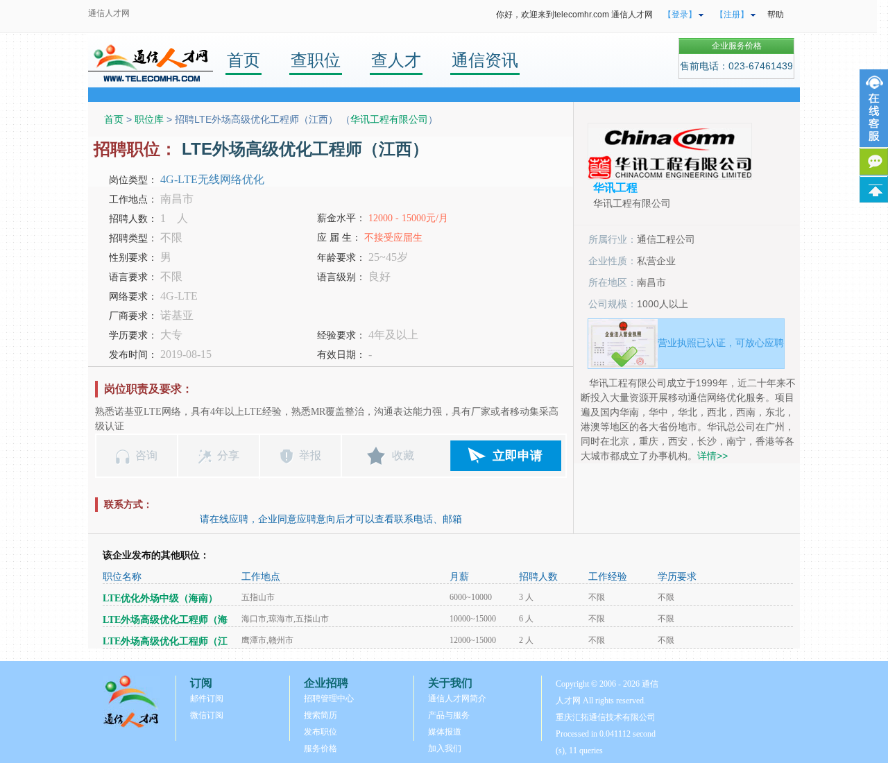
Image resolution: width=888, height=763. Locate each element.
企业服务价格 (737, 46)
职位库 (149, 119)
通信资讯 (485, 60)
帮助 (775, 14)
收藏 (403, 455)
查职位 (316, 60)
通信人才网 (109, 13)
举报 (310, 455)
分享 (228, 455)
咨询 (146, 455)
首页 (243, 60)
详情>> (712, 455)
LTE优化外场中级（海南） (160, 598)
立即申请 (518, 456)
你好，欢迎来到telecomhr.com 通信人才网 (574, 14)
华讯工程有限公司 (389, 119)
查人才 (396, 60)
